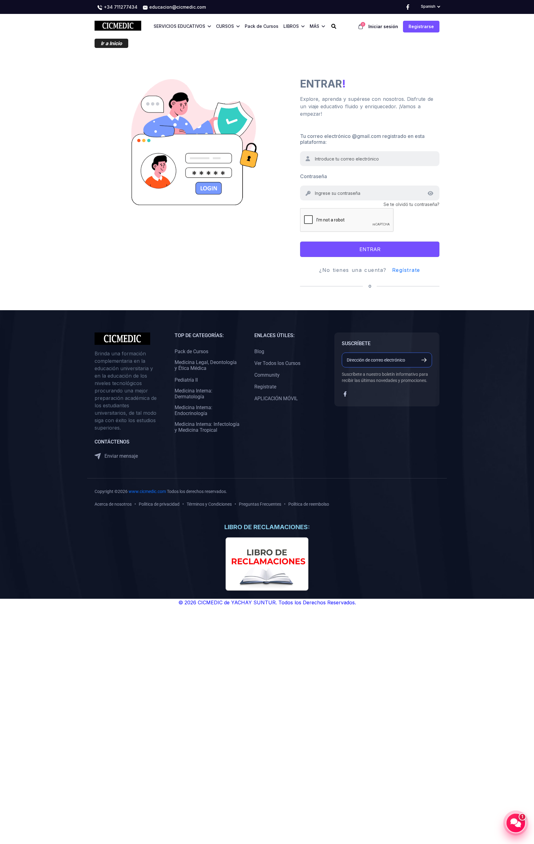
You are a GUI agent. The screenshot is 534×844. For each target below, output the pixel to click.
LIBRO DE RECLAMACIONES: (267, 527)
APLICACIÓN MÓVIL (276, 398)
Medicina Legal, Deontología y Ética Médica (206, 365)
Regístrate (406, 270)
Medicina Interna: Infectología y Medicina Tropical (207, 427)
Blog (259, 351)
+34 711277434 (120, 7)
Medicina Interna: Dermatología (193, 394)
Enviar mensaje (120, 456)
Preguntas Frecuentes (260, 504)
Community (267, 375)
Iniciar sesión (383, 26)
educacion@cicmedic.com (177, 7)
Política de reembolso (308, 504)
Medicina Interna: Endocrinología (193, 410)
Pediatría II (186, 380)
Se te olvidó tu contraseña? (411, 204)
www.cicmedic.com (147, 491)
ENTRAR (369, 249)
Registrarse (421, 26)
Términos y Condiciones (209, 504)
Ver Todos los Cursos (277, 363)
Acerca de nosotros (113, 504)
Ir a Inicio (111, 43)
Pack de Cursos (191, 351)
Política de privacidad (159, 504)
